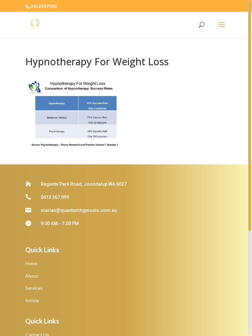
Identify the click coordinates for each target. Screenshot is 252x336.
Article (32, 300)
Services (34, 288)
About (31, 276)
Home (31, 263)
